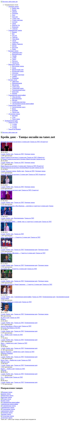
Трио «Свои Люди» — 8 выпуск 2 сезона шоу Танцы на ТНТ (20, 237)
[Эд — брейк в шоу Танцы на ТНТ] (2, 336)
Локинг (14, 11)
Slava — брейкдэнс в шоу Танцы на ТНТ (14, 343)
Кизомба (15, 110)
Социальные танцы (14, 105)
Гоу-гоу (14, 35)
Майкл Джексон (17, 44)
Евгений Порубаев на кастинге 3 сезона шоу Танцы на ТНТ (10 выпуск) (24, 141)
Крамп (14, 10)
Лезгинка (15, 73)
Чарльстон (15, 63)
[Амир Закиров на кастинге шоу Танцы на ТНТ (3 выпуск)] (6, 199)
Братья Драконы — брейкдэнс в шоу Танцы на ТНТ (17, 351)
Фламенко (15, 78)
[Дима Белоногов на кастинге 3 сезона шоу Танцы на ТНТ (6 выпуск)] (6, 183)
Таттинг (14, 22)
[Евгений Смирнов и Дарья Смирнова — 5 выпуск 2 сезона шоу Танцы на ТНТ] (6, 293)
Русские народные (18, 74)
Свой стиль (16, 86)
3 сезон (14, 127)
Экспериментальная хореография (23, 103)
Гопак (14, 68)
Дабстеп (14, 37)
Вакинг (14, 32)
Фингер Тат (16, 25)
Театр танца (16, 119)
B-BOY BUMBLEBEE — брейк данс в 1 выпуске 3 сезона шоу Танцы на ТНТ (26, 221)
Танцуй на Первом (14, 129)
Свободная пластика (18, 102)
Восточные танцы (18, 66)
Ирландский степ (17, 69)
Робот (14, 49)
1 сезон (14, 124)
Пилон (14, 45)
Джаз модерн (16, 97)
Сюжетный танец (18, 88)
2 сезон (14, 126)
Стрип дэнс (16, 18)
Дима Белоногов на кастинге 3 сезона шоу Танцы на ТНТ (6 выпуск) (23, 174)
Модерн (14, 100)
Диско (14, 40)
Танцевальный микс (18, 90)
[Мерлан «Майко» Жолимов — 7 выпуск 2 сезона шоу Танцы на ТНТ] (6, 262)
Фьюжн (14, 93)
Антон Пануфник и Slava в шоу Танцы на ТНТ (16, 326)
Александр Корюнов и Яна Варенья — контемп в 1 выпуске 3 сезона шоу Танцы (27, 206)
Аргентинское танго (18, 107)
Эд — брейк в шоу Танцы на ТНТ (12, 334)
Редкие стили (12, 80)
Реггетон (15, 47)
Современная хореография (17, 95)
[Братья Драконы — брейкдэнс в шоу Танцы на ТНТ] (7, 353)
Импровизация (17, 83)
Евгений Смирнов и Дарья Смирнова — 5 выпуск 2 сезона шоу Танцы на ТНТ (26, 284)
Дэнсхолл (15, 42)
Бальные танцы (13, 51)
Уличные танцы (13, 6)
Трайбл (14, 76)
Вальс (14, 109)
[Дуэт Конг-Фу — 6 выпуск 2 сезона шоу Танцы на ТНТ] (6, 277)
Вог (13, 34)
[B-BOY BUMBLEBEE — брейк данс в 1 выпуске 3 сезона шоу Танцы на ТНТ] (6, 230)
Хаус (13, 15)
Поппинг (15, 13)
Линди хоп (15, 112)
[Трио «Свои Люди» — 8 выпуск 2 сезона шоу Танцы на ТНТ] (6, 246)
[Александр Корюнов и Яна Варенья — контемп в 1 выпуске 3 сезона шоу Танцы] (6, 215)
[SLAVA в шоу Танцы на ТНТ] (3, 319)
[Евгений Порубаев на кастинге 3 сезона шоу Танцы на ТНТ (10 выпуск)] (6, 150)
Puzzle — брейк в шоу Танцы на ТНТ (13, 368)
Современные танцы (15, 30)
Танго (14, 59)
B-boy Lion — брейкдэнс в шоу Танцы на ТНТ (16, 360)
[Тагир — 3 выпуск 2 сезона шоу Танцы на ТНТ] (6, 311)
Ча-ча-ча (15, 61)
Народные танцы (13, 64)
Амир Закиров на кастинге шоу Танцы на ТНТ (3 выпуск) (20, 190)
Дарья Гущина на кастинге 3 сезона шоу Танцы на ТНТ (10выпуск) (22, 157)
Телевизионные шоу (11, 120)
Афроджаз (15, 81)
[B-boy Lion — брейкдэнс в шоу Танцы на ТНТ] (5, 362)
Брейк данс (15, 8)
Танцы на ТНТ (13, 122)
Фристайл (15, 91)
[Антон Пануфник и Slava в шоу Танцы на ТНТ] (10, 328)
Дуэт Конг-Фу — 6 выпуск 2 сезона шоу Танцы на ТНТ (19, 269)
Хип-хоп (15, 17)
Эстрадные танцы (14, 114)
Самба (14, 57)
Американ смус (17, 52)
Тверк (14, 23)
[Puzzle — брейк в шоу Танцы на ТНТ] (3, 370)
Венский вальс (17, 54)
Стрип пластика (17, 20)
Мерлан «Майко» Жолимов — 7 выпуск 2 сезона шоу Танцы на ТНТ (23, 253)
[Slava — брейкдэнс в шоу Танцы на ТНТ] (3, 345)
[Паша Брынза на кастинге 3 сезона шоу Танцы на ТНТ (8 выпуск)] (22, 167)
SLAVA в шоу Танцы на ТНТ (10, 317)
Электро (15, 28)
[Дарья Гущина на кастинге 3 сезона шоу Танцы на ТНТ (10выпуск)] (23, 159)
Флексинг (15, 27)
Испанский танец (18, 71)
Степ (13, 117)
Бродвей (15, 115)
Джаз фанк (15, 39)
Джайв (14, 56)
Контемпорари (17, 98)
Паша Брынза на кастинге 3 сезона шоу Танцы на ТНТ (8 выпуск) (22, 166)
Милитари (15, 85)
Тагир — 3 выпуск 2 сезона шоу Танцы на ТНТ (16, 302)
